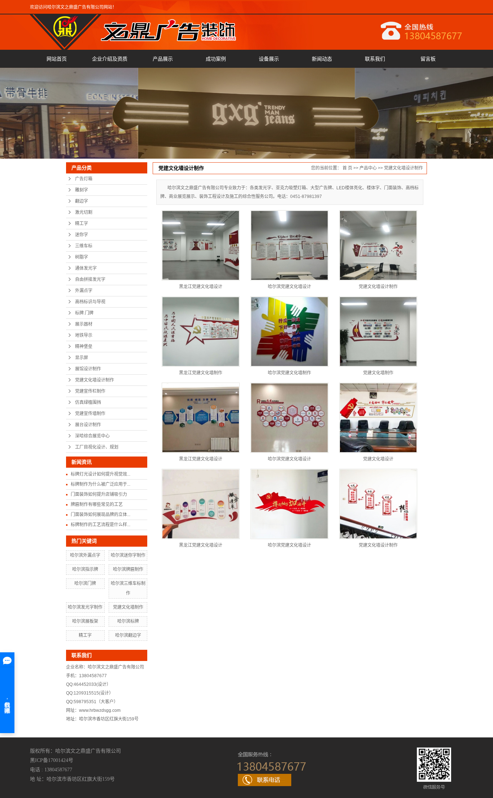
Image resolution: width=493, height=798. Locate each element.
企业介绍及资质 (109, 59)
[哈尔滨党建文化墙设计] (289, 418)
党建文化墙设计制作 (94, 380)
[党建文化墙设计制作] (378, 245)
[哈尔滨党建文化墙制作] (289, 331)
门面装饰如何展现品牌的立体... (100, 514)
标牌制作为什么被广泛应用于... (100, 484)
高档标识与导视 (90, 301)
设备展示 (269, 59)
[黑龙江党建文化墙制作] (201, 331)
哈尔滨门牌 (85, 583)
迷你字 (81, 234)
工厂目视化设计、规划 (96, 447)
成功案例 (216, 59)
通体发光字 (86, 268)
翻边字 (81, 201)
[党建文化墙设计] (378, 418)
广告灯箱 (83, 178)
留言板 (428, 59)
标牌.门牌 (84, 313)
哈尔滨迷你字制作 (128, 555)
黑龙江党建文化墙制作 (200, 372)
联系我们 (375, 59)
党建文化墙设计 (378, 459)
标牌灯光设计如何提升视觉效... (100, 474)
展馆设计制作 (88, 368)
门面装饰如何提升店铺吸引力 (99, 494)
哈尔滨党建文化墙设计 (289, 286)
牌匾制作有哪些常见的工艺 (97, 504)
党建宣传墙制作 (90, 413)
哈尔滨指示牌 (85, 569)
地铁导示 (83, 335)
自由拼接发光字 (90, 279)
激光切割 (83, 212)
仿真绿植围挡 (88, 402)
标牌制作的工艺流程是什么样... (100, 524)
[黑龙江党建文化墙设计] (201, 418)
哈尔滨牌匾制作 (128, 569)
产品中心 (368, 168)
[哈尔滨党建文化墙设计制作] (289, 245)
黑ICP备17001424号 (51, 760)
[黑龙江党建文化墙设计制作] (201, 245)
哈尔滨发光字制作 (85, 607)
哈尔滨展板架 (85, 621)
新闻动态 (322, 59)
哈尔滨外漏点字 (85, 555)
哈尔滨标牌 (128, 621)
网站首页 (57, 59)
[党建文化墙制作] (378, 331)
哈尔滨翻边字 (128, 635)
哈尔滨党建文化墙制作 (289, 372)
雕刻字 (81, 190)
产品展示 (163, 59)
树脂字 (81, 257)
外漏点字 (83, 290)
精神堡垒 (83, 346)
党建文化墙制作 (128, 607)
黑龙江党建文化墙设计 (200, 286)
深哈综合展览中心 (92, 435)
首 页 (347, 168)
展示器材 (83, 324)
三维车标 (83, 245)
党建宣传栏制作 (90, 391)
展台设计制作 (88, 424)
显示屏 (81, 357)
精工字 (81, 223)
